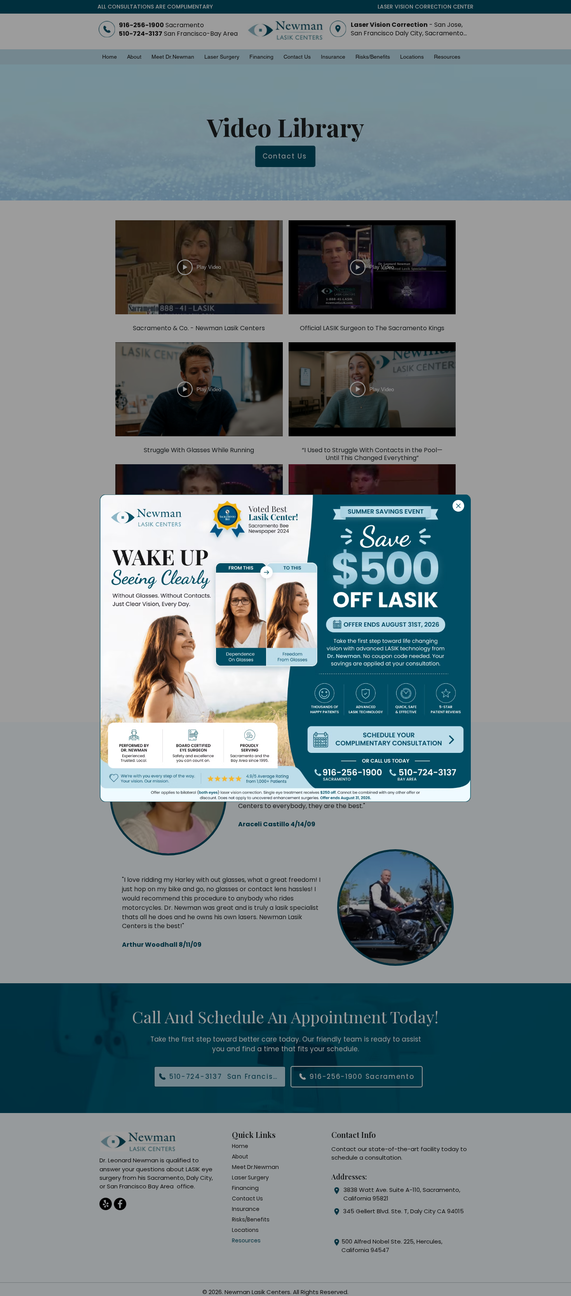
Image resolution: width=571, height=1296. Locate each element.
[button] (458, 506)
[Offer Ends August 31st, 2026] (385, 624)
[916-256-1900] (348, 774)
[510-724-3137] (423, 774)
